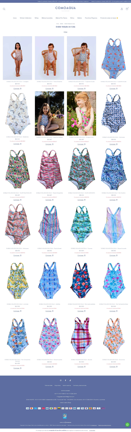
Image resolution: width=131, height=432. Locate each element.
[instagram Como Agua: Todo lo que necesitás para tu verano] (60, 380)
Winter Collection (25, 18)
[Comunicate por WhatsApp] (127, 424)
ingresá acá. (94, 425)
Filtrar (65, 32)
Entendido (92, 430)
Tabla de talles (48, 385)
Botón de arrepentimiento (104, 425)
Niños (72, 18)
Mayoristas (58, 385)
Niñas (36, 18)
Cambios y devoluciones (79, 385)
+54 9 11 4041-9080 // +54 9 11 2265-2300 (65, 393)
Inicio (15, 18)
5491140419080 (65, 390)
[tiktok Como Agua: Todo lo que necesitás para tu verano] (70, 380)
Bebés (79, 18)
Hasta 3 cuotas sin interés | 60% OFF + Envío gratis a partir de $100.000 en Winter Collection (45, 1)
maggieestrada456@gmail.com (65, 396)
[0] (126, 9)
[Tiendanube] (66, 422)
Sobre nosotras (67, 385)
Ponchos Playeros (91, 18)
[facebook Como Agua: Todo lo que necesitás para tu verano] (65, 380)
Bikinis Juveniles (47, 18)
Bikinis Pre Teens (61, 18)
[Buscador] (5, 9)
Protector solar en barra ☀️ (109, 18)
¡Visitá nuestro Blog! (65, 402)
